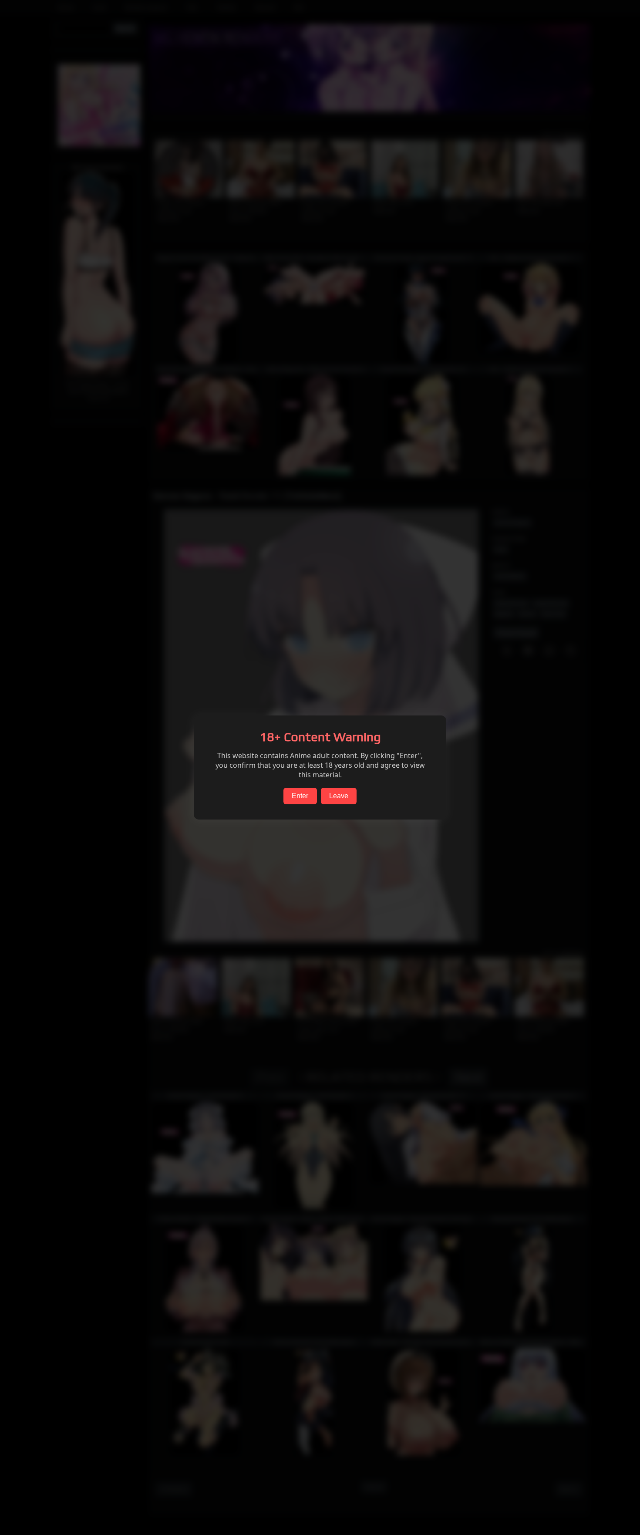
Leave (338, 796)
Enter (300, 796)
